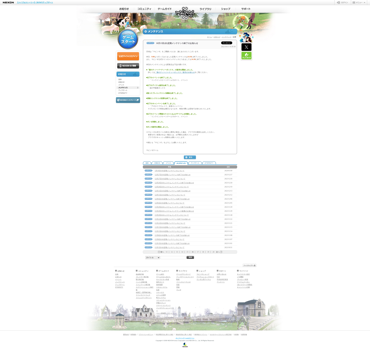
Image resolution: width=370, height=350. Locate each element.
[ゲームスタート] (128, 39)
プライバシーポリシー (146, 334)
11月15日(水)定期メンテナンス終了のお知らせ (172, 227)
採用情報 (244, 334)
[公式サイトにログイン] (128, 56)
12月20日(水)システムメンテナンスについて (172, 187)
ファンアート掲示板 (143, 284)
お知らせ (217, 37)
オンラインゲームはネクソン (185, 338)
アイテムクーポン (243, 282)
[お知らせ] (124, 9)
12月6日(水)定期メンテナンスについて (169, 203)
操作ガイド (160, 282)
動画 (178, 279)
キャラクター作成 (162, 279)
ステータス (160, 292)
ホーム (209, 37)
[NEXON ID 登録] (128, 66)
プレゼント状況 (242, 279)
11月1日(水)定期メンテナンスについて (169, 247)
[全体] (127, 79)
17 (198, 252)
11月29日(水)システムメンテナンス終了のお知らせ (174, 207)
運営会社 (126, 334)
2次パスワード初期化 (244, 284)
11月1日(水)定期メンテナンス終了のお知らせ (172, 243)
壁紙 (178, 287)
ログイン (343, 2)
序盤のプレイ (161, 303)
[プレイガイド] (246, 56)
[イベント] (127, 85)
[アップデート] (127, 90)
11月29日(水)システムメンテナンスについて (172, 215)
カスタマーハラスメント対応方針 (221, 334)
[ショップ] (225, 9)
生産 (157, 290)
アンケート (221, 282)
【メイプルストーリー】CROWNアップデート (35, 2)
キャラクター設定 (243, 274)
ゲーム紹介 (160, 274)
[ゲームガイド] (165, 9)
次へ (218, 252)
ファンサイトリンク (143, 295)
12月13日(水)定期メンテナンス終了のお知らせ (172, 191)
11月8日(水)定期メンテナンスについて (169, 239)
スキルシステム (161, 287)
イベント (118, 279)
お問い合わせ (221, 274)
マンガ (178, 290)
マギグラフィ (161, 321)
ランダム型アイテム (204, 279)
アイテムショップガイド (205, 277)
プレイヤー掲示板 (142, 277)
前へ (162, 252)
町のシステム (161, 297)
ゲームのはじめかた (163, 277)
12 (172, 252)
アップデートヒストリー (185, 277)
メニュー (359, 2)
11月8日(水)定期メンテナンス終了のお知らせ (172, 235)
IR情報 (236, 334)
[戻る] (190, 158)
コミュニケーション (163, 300)
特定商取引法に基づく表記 (164, 334)
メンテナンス (226, 37)
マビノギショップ (203, 274)
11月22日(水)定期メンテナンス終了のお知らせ (172, 219)
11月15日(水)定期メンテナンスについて (170, 231)
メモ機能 (240, 277)
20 (213, 252)
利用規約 (133, 334)
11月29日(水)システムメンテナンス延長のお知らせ (174, 211)
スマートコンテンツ (163, 305)
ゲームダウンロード (183, 274)
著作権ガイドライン (200, 334)
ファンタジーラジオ (183, 282)
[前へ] (159, 252)
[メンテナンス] (127, 87)
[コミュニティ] (144, 9)
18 (203, 252)
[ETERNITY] (127, 93)
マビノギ (185, 13)
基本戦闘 (159, 284)
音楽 (178, 284)
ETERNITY (119, 287)
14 (182, 252)
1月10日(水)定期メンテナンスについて (169, 171)
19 (208, 252)
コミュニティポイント (144, 297)
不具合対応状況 (222, 279)
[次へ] (221, 252)
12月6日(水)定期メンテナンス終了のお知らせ (172, 199)
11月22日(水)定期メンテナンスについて (170, 223)
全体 (116, 274)
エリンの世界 (161, 295)
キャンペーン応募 (243, 287)
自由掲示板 (140, 274)
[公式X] (246, 47)
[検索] (190, 257)
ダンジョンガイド (162, 318)
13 (177, 252)
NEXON (8, 2)
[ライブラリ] (205, 9)
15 (187, 252)
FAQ (218, 277)
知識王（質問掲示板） (144, 292)
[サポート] (246, 9)
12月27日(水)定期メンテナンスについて (170, 179)
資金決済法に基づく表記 (184, 334)
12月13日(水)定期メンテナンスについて (170, 195)
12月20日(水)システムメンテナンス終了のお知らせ (174, 183)
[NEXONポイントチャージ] (128, 100)
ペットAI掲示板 (141, 282)
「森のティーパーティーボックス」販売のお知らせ (175, 72)
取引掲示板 (140, 279)
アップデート (120, 284)
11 (167, 252)
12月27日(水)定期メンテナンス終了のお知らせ (172, 175)
